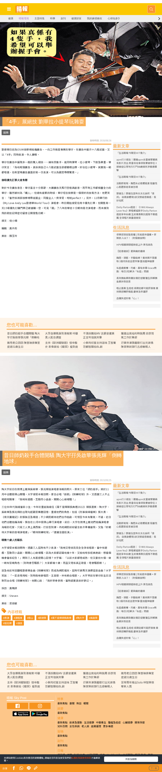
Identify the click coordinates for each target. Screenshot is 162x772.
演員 (20, 623)
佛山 (30, 617)
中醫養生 (101, 722)
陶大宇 (80, 617)
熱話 (78, 703)
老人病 (85, 726)
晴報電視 (24, 18)
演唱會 (18, 617)
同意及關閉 (131, 759)
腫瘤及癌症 (114, 722)
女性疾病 (74, 726)
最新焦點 (62, 703)
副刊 (63, 18)
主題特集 (39, 18)
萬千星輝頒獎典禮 (61, 617)
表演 (6, 617)
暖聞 (85, 703)
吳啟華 (93, 617)
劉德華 (42, 617)
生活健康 (89, 722)
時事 (52, 18)
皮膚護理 (96, 726)
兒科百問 (62, 726)
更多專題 (108, 726)
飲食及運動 (75, 722)
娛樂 (6, 132)
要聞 (72, 703)
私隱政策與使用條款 (81, 757)
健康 (10, 18)
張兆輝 (8, 623)
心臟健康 (128, 722)
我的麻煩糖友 (94, 18)
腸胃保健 (140, 722)
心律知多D (114, 18)
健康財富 (76, 18)
